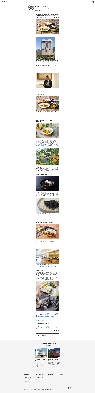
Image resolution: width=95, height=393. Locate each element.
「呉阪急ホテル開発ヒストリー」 (41, 325)
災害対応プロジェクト (27, 381)
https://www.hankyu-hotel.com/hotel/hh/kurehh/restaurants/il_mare (46, 266)
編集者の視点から (63, 376)
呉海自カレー (53, 112)
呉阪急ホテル (53, 61)
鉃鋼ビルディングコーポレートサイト (28, 389)
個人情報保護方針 (39, 389)
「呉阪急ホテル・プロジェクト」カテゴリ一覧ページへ (54, 358)
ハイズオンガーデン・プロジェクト (41, 376)
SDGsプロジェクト (51, 376)
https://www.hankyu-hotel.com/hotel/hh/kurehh (43, 321)
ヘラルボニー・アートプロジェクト (29, 377)
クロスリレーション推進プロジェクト (29, 384)
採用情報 (34, 389)
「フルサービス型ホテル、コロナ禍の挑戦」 (42, 326)
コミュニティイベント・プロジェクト (29, 380)
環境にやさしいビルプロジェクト (28, 376)
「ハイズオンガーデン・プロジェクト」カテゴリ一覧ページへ (41, 358)
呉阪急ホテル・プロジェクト (43, 17)
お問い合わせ (51, 389)
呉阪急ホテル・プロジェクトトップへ (41, 335)
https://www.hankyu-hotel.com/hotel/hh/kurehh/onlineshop (45, 316)
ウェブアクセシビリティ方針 (45, 389)
